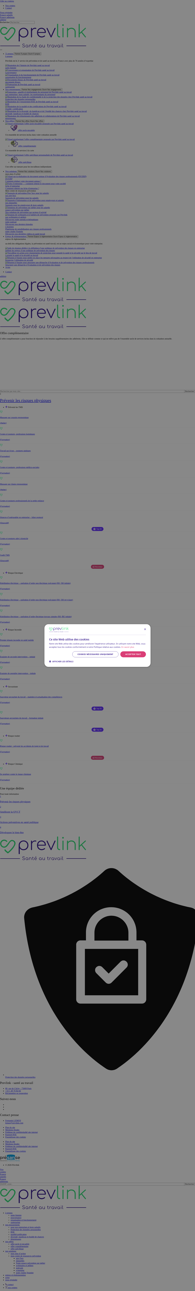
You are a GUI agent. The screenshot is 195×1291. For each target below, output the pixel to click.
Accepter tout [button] (133, 654)
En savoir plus (127, 647)
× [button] (145, 629)
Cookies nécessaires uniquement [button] (95, 654)
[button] (61, 661)
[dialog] (97, 645)
